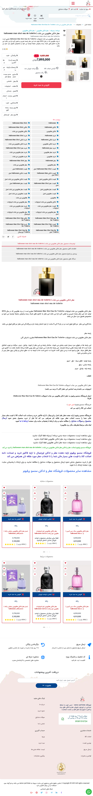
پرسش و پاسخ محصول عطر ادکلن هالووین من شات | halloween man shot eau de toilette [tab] (46, 254)
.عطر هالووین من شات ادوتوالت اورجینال (18, 213)
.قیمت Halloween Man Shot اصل (45, 169)
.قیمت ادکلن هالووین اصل (47, 179)
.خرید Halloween (50, 136)
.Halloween (52, 123)
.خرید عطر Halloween (49, 148)
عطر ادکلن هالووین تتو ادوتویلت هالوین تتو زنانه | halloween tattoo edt (46, 532)
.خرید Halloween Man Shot (18, 136)
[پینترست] (36, 792)
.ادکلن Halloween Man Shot (18, 127)
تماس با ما (41, 724)
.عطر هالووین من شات (20, 165)
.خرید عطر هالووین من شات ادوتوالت (20, 207)
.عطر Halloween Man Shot (19, 161)
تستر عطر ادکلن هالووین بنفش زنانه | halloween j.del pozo (16, 532)
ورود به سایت (83, 9)
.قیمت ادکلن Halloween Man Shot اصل (47, 174)
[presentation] (44, 552)
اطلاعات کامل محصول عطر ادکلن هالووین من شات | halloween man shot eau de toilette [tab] (46, 249)
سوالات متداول (63, 9)
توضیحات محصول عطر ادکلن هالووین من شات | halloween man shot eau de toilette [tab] (46, 244)
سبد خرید (42, 743)
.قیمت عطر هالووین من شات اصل (17, 189)
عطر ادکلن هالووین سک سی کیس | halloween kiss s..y (77, 532)
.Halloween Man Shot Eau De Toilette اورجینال (18, 231)
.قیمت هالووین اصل (49, 194)
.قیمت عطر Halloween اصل (19, 183)
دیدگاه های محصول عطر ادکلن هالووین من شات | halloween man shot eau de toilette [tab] (46, 259)
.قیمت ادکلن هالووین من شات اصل (16, 179)
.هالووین (53, 198)
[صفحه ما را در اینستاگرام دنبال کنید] (28, 10)
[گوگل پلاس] (3, 237)
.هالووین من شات (22, 198)
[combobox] (69, 16)
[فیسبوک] (13, 237)
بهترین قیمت (87, 743)
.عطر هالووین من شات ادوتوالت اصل (47, 213)
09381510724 (81, 721)
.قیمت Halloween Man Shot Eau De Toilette (46, 225)
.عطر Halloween (51, 161)
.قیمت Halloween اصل (20, 169)
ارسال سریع (87, 749)
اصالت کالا (88, 737)
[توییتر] (8, 237)
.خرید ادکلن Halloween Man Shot (16, 140)
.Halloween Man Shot (20, 123)
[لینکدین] (56, 792)
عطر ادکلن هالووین (42, 31)
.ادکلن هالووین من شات (20, 131)
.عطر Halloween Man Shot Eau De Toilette (46, 219)
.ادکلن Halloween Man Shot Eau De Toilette (18, 219)
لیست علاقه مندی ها (38, 749)
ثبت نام (73, 9)
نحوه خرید (41, 711)
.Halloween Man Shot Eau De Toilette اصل (47, 231)
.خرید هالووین (51, 156)
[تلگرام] (51, 792)
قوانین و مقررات (86, 756)
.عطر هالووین (52, 165)
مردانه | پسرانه (55, 31)
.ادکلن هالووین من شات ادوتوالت (45, 202)
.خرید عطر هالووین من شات (19, 152)
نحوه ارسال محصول (61, 462)
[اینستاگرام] (46, 792)
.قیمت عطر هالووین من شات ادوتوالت (48, 207)
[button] (41, 17)
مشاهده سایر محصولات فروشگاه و (57, 471)
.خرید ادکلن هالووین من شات (18, 144)
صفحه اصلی (88, 25)
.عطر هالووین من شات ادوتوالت (17, 202)
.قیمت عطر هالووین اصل (48, 189)
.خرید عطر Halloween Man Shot (17, 148)
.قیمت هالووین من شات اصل (18, 194)
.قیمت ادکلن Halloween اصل (18, 173)
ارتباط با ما (78, 465)
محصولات (78, 25)
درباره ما (42, 704)
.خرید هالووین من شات (20, 156)
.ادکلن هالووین (51, 131)
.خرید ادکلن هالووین (49, 144)
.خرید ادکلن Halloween (48, 140)
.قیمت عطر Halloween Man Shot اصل (46, 184)
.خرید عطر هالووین (50, 152)
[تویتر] (41, 792)
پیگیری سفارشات (39, 756)
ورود (43, 737)
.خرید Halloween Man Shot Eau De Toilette (18, 225)
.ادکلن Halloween (50, 127)
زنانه (15, 525)
